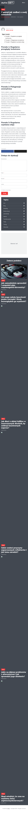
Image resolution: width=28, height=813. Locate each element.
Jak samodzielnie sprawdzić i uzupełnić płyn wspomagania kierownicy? (13, 285)
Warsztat (5, 227)
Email (3, 178)
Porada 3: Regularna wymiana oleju (14, 42)
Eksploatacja (6, 211)
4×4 (4, 203)
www (2, 184)
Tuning (5, 224)
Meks (8, 808)
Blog (3, 9)
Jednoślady (6, 213)
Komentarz (4, 159)
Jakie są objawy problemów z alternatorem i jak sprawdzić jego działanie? (13, 674)
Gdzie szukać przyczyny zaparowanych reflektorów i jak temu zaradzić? (14, 550)
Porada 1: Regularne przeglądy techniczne (13, 37)
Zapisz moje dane (7, 190)
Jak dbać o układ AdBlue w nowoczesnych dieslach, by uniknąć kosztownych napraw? (13, 424)
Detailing (5, 208)
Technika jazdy (7, 219)
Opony (5, 216)
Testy (4, 221)
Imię (2, 172)
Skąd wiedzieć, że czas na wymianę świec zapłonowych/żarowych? (12, 798)
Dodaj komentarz (5, 16)
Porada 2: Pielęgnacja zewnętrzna (14, 40)
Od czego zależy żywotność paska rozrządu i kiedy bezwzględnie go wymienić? (13, 299)
